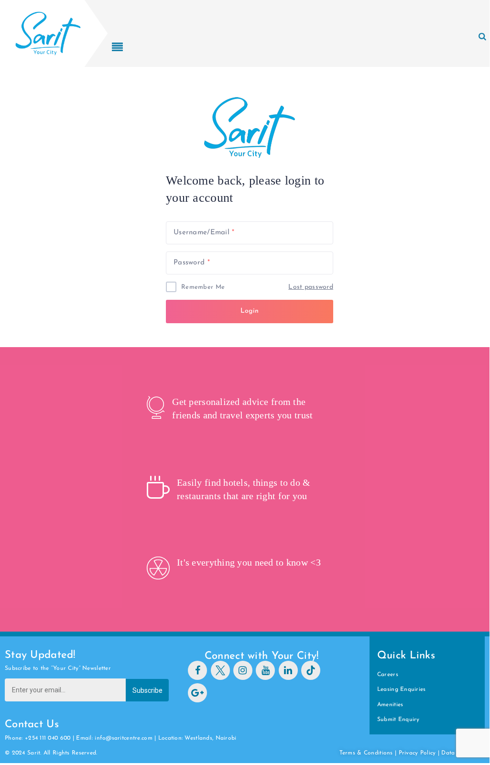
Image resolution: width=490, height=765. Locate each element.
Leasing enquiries (401, 689)
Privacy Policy (417, 753)
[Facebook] (197, 670)
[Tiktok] (310, 670)
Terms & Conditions (366, 753)
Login (249, 311)
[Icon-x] (220, 670)
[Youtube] (265, 670)
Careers (387, 675)
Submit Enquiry (398, 719)
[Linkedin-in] (288, 670)
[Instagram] (242, 670)
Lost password (310, 287)
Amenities (390, 705)
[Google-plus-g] (197, 692)
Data (449, 753)
